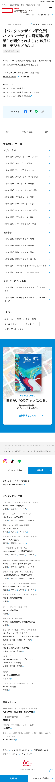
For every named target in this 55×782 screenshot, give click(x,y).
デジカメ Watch (9, 76)
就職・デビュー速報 (26, 319)
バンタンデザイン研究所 (13, 88)
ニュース (8, 319)
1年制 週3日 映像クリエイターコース (20, 259)
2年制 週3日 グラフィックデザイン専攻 (21, 210)
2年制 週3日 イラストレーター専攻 (19, 217)
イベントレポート (12, 324)
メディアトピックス (14, 329)
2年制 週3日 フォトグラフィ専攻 (18, 163)
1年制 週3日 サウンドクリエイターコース (22, 272)
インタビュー (31, 324)
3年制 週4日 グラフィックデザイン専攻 (21, 190)
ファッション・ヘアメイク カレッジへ (38, 15)
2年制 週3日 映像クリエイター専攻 (19, 252)
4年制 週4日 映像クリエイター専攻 (19, 239)
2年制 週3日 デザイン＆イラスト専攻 (20, 224)
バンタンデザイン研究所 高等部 (16, 96)
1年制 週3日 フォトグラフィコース (19, 170)
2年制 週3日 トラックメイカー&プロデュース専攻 (25, 266)
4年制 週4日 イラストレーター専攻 (19, 184)
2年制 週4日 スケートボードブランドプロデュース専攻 (26, 289)
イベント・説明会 (15, 470)
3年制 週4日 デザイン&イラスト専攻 (20, 204)
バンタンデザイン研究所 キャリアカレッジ (21, 92)
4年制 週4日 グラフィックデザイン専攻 (21, 177)
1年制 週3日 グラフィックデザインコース (22, 157)
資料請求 (39, 470)
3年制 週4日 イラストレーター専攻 (19, 197)
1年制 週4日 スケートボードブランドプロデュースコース (26, 299)
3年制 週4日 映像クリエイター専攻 (19, 245)
